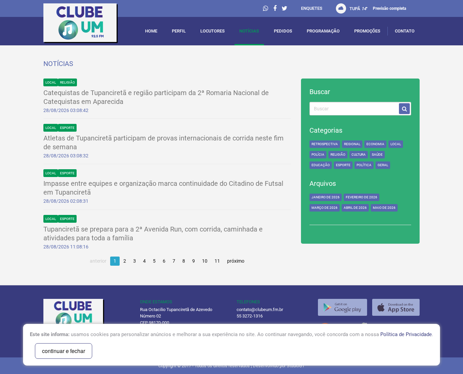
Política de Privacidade (406, 334)
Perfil (179, 31)
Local (50, 82)
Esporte (67, 128)
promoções (367, 31)
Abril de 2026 (355, 208)
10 (204, 261)
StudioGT (296, 365)
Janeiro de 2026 (325, 197)
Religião (67, 82)
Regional (352, 144)
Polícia (317, 154)
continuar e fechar (63, 351)
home (151, 31)
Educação (320, 165)
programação (323, 31)
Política (364, 165)
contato (405, 31)
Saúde (377, 154)
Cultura (358, 154)
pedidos (283, 31)
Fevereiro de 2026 (361, 197)
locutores (212, 31)
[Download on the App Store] (396, 307)
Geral (383, 165)
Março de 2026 (324, 208)
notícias (249, 31)
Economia (375, 144)
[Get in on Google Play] (342, 307)
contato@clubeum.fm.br (260, 309)
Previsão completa (389, 8)
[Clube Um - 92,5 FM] (86, 24)
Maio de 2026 (384, 208)
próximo (235, 261)
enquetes (311, 8)
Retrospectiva (324, 144)
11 (217, 261)
